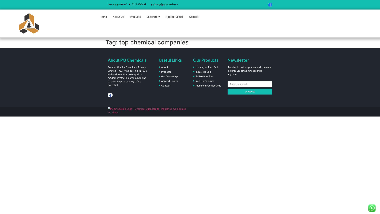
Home (103, 16)
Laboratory (153, 16)
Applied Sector (174, 16)
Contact (193, 16)
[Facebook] (270, 5)
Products (135, 16)
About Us (118, 16)
